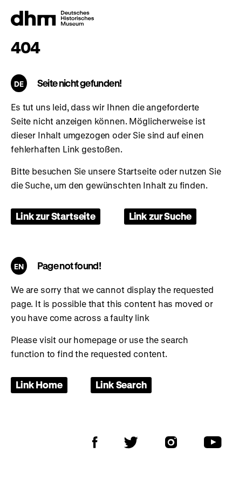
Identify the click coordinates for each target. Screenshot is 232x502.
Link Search (120, 384)
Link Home (39, 384)
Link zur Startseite (55, 216)
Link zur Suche (160, 216)
